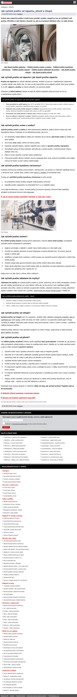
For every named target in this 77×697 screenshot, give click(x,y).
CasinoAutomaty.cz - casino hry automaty (51, 448)
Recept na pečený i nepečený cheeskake (14, 591)
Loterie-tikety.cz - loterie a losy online (50, 445)
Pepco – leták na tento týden (10, 619)
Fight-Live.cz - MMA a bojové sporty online (15, 445)
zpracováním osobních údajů (19, 424)
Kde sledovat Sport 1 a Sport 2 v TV (12, 557)
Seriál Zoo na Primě (8, 532)
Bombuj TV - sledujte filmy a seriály (12, 676)
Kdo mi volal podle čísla (9, 560)
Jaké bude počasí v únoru (10, 473)
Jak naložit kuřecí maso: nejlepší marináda (14, 600)
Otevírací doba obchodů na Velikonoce (13, 605)
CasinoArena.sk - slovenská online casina (52, 457)
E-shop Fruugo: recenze (9, 493)
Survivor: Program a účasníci (10, 535)
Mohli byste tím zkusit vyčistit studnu (47, 291)
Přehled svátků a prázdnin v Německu (13, 633)
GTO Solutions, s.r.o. (54, 696)
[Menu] (74, 2)
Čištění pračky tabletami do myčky (45, 70)
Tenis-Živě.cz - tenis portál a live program (14, 454)
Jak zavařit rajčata (8, 594)
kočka (18, 320)
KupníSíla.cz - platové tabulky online (50, 437)
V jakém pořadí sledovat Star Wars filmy (13, 526)
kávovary (30, 192)
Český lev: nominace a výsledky (11, 479)
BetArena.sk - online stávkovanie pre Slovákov (16, 457)
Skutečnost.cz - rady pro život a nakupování (15, 437)
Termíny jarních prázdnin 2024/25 (12, 482)
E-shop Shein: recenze (9, 490)
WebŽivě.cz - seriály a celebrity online (14, 440)
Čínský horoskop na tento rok (10, 642)
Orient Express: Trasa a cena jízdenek (13, 647)
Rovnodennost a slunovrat (10, 645)
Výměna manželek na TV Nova (11, 518)
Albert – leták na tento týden (10, 614)
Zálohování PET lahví (8, 577)
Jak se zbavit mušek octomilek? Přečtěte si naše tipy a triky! (27, 197)
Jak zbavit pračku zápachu (14, 67)
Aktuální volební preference (10, 501)
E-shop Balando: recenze (9, 496)
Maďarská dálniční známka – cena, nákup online (15, 566)
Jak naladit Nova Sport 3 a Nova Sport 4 (13, 650)
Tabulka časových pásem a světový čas (13, 543)
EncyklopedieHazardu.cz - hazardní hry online (53, 443)
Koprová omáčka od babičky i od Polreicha (14, 597)
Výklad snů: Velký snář (9, 639)
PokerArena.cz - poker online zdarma (50, 451)
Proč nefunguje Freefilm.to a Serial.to (12, 682)
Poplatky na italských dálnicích (11, 574)
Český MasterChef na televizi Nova (12, 521)
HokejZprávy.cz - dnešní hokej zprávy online (15, 451)
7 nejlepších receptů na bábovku (11, 586)
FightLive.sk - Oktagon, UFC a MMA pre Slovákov (16, 460)
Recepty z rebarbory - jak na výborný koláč (14, 588)
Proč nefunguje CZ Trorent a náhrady (12, 687)
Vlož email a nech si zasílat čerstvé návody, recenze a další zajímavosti (27, 417)
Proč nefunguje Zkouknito (10, 684)
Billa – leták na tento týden (10, 616)
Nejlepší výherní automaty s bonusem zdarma (21, 393)
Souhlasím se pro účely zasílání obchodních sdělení (26, 424)
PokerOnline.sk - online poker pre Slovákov (52, 460)
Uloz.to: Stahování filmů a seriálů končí (13, 673)
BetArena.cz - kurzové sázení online (13, 443)
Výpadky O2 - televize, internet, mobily (13, 552)
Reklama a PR (4, 696)
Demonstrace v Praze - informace (11, 504)
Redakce (20, 14)
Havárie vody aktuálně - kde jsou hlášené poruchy (16, 549)
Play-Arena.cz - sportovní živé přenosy (51, 454)
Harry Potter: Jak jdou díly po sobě (12, 529)
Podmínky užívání (20, 696)
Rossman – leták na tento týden (11, 628)
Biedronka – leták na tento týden (11, 625)
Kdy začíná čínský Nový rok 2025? (12, 476)
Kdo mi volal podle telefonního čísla (12, 653)
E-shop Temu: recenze (9, 487)
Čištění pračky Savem (21, 70)
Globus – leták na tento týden (10, 622)
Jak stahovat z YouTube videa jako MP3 (13, 679)
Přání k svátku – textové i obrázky (11, 664)
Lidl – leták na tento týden (10, 608)
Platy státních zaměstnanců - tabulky (12, 510)
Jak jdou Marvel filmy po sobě (11, 524)
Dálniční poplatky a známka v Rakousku (13, 571)
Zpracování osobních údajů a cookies (36, 696)
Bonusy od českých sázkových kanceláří (19, 398)
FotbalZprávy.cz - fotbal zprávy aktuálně (14, 448)
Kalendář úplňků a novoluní (10, 636)
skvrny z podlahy (40, 173)
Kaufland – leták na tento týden (11, 611)
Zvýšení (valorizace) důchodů (10, 507)
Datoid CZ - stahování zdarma (11, 690)
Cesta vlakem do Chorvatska (10, 656)
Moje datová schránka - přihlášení (12, 563)
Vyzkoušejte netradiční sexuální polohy (13, 659)
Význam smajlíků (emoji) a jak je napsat (13, 555)
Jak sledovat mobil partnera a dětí (12, 540)
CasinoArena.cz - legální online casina (51, 440)
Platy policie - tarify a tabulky (10, 512)
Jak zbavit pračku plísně (42, 72)
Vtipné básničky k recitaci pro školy (12, 667)
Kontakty (12, 696)
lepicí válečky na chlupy (10, 332)
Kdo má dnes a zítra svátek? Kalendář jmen (14, 661)
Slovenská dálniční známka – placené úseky (14, 569)
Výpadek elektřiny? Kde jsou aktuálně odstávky (15, 546)
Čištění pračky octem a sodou (39, 67)
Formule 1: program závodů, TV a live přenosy (15, 580)
